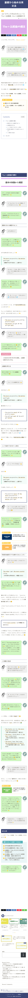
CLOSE (22, 116)
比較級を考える (11, 125)
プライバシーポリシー (11, 994)
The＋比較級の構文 (11, 121)
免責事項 (19, 994)
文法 (2, 11)
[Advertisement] (14, 156)
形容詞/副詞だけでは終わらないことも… (15, 130)
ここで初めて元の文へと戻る (14, 127)
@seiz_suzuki (20, 40)
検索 (3, 951)
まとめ (7, 136)
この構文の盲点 (11, 132)
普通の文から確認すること (13, 123)
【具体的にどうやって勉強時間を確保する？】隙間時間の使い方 (12, 964)
